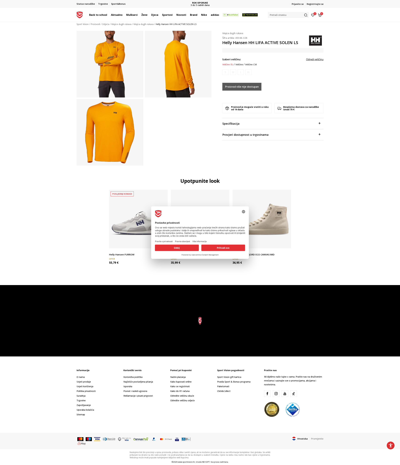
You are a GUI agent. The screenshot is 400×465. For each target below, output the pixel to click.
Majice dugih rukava (121, 24)
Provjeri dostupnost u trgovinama (245, 135)
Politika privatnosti (86, 391)
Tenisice (113, 250)
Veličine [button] (239, 64)
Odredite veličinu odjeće (182, 400)
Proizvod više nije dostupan (242, 86)
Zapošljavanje (84, 405)
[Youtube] (285, 393)
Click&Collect (223, 391)
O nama (81, 376)
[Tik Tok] (293, 393)
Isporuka (127, 386)
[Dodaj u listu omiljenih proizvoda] (287, 244)
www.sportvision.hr (186, 462)
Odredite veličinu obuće (182, 395)
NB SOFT (206, 462)
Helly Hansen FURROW (121, 254)
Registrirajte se (315, 3)
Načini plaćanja (178, 376)
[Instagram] (276, 393)
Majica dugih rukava (143, 24)
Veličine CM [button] (251, 64)
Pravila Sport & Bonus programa (233, 381)
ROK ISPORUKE (200, 3)
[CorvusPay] (141, 438)
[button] (109, 15)
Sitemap (81, 414)
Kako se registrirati (180, 386)
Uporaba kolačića (85, 409)
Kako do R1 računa (180, 391)
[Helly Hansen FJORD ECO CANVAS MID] (261, 219)
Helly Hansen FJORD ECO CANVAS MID (253, 254)
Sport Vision (83, 24)
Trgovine (81, 400)
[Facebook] (267, 393)
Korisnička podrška (132, 376)
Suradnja (81, 395)
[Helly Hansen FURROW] (138, 219)
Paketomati (223, 386)
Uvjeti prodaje (84, 381)
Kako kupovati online (181, 381)
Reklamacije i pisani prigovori (138, 395)
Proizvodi (95, 24)
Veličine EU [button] (227, 64)
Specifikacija (231, 123)
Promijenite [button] (317, 438)
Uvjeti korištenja (85, 386)
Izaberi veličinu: (231, 59)
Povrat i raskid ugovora (135, 391)
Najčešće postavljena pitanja (138, 381)
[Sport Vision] (80, 14)
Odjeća (105, 24)
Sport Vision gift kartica (229, 376)
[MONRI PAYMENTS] (81, 443)
